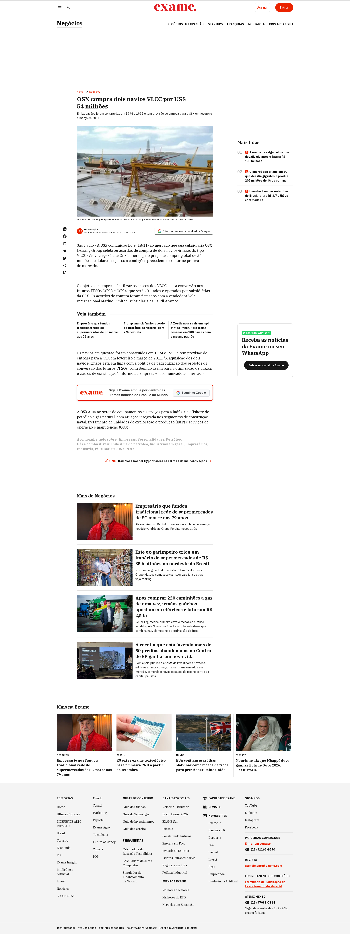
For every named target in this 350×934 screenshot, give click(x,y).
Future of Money (104, 842)
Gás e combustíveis (93, 444)
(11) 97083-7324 (263, 902)
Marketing (100, 813)
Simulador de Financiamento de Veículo (133, 877)
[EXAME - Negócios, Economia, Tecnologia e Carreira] (175, 7)
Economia (64, 848)
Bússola (167, 829)
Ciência (98, 849)
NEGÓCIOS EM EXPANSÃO (186, 24)
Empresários (196, 444)
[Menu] (60, 7)
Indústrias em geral (167, 444)
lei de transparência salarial (179, 928)
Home (80, 91)
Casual (97, 805)
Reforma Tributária (175, 807)
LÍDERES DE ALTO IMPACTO (69, 824)
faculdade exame (222, 798)
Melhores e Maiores (175, 890)
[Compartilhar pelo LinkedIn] (65, 243)
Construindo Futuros (176, 836)
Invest (61, 881)
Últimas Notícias (68, 814)
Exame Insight (67, 862)
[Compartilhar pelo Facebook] (65, 236)
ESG (60, 855)
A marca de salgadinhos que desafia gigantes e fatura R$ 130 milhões (267, 156)
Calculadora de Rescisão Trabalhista (137, 851)
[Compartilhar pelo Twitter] (65, 258)
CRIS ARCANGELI (281, 24)
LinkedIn (251, 813)
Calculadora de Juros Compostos (137, 863)
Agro (212, 867)
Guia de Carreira (134, 829)
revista (215, 807)
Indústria (85, 449)
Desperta (215, 837)
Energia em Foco (173, 843)
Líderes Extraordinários (178, 858)
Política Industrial (174, 872)
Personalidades (150, 439)
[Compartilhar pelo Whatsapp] (65, 229)
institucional (66, 928)
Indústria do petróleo (129, 444)
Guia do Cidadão (134, 807)
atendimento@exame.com (263, 865)
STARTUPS (215, 24)
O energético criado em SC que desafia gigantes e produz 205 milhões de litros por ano (266, 176)
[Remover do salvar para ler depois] (65, 273)
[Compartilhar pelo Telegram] (65, 251)
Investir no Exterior (175, 851)
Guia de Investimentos (138, 821)
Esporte (98, 820)
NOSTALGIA (256, 24)
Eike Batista (105, 449)
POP (96, 856)
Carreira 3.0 (217, 830)
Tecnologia (100, 834)
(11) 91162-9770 (263, 849)
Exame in (215, 823)
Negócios (69, 23)
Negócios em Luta (174, 865)
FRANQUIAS (235, 24)
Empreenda (217, 874)
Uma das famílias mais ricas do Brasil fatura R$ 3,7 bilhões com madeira (266, 195)
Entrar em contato (258, 843)
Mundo (97, 798)
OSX (121, 449)
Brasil (61, 833)
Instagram (252, 820)
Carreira (62, 840)
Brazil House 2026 (175, 814)
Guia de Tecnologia (136, 814)
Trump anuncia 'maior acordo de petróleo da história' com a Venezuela (144, 328)
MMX (130, 449)
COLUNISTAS (66, 896)
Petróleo (173, 439)
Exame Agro (101, 827)
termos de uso (87, 928)
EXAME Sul (170, 821)
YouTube (251, 805)
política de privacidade (142, 928)
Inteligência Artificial (65, 872)
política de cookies (111, 928)
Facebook (251, 827)
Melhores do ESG (174, 897)
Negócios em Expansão (178, 904)
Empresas (127, 439)
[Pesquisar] (68, 7)
